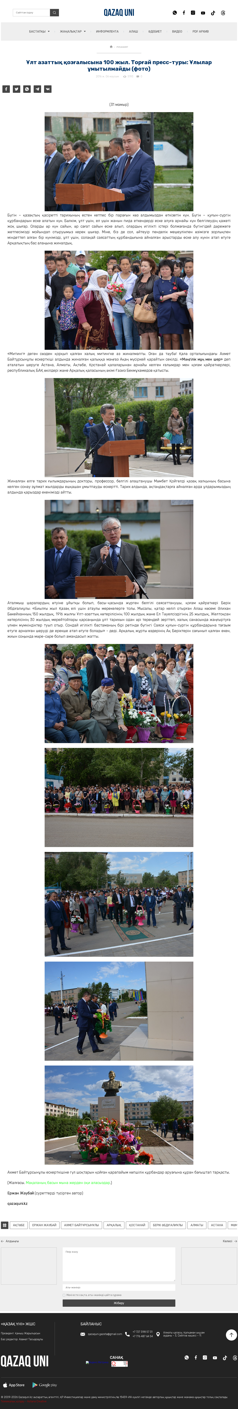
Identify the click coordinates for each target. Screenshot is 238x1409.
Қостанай (137, 1225)
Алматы (197, 1225)
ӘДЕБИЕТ (155, 31)
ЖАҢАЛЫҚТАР (71, 31)
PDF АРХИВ (201, 31)
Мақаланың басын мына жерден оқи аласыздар (68, 1182)
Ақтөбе (19, 1225)
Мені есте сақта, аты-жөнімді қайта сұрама (94, 1295)
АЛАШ (133, 31)
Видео (177, 31)
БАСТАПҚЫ (37, 31)
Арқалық (114, 1225)
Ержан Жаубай (44, 1225)
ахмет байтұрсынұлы (81, 1225)
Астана (217, 1225)
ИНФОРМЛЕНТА (107, 31)
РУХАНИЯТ (122, 47)
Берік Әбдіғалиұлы (168, 1225)
